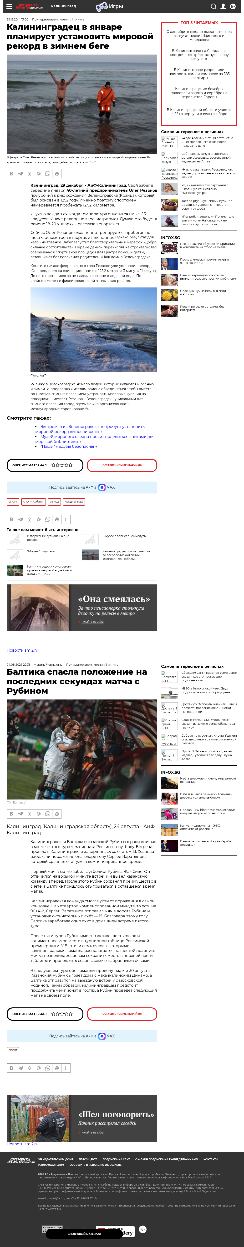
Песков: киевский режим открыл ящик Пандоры (204, 261)
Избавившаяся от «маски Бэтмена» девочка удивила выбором (206, 796)
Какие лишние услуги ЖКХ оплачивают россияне (200, 827)
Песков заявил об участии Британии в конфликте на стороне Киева (207, 245)
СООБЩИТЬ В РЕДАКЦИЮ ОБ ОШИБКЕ (96, 1165)
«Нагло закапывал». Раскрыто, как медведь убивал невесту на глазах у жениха (208, 173)
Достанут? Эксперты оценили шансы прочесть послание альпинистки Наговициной (209, 708)
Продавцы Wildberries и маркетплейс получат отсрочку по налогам (207, 811)
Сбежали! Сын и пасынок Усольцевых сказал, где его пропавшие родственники (209, 676)
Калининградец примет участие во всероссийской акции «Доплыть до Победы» (126, 555)
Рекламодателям (51, 1165)
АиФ (93, 162)
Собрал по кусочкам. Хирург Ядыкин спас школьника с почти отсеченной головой (209, 739)
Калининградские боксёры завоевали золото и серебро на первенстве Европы (199, 93)
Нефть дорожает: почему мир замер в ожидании (208, 780)
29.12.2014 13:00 (17, 19)
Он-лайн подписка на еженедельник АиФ (166, 1159)
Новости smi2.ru (22, 650)
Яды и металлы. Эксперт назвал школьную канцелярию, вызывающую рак (205, 189)
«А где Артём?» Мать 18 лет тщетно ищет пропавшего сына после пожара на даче (207, 141)
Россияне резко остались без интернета (202, 308)
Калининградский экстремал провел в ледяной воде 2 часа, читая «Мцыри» (49, 570)
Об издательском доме (55, 1159)
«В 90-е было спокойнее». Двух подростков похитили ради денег (207, 690)
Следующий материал (84, 1234)
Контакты (210, 1159)
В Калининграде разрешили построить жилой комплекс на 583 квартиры (199, 74)
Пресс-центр (88, 1159)
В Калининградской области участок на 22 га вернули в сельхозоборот (199, 112)
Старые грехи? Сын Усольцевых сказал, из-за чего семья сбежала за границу (208, 723)
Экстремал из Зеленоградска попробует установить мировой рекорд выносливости (90, 429)
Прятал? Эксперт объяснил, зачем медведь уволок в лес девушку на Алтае (207, 755)
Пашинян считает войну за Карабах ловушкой (206, 843)
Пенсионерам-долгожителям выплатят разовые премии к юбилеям (208, 277)
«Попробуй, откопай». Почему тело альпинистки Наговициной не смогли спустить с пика (208, 220)
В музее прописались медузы (124, 536)
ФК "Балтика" (16, 802)
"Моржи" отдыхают (41, 551)
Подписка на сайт (116, 1159)
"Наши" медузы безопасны (67, 446)
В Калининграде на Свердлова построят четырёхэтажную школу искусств (199, 55)
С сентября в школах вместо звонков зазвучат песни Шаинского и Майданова (199, 36)
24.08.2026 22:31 (18, 664)
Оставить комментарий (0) (122, 465)
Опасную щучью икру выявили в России (203, 292)
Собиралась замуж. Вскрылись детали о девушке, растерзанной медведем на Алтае (206, 157)
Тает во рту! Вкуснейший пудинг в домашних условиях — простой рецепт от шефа (207, 204)
